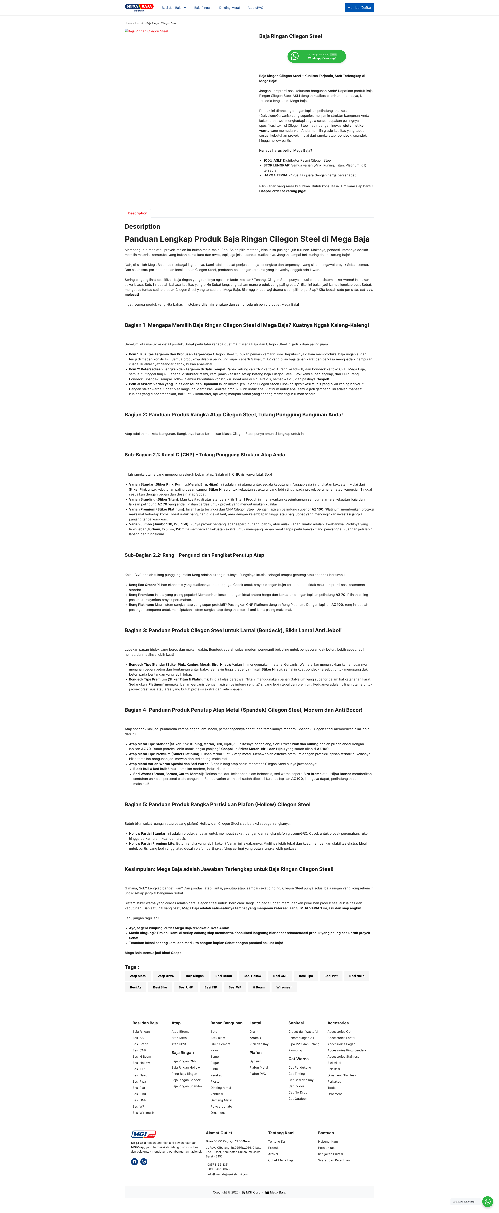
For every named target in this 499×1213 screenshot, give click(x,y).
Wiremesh (284, 987)
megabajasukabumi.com (232, 1174)
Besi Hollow (253, 976)
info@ (211, 1174)
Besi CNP (280, 976)
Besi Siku (160, 987)
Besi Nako (357, 976)
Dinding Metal (229, 8)
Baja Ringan (202, 8)
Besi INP (210, 987)
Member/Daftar (359, 8)
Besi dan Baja (171, 8)
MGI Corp (253, 1192)
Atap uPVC (255, 8)
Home (128, 23)
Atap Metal (138, 976)
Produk (139, 23)
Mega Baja (277, 1192)
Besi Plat (331, 976)
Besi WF (235, 987)
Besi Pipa (306, 976)
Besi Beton (223, 976)
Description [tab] (137, 213)
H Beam (259, 987)
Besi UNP (186, 987)
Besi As (136, 987)
